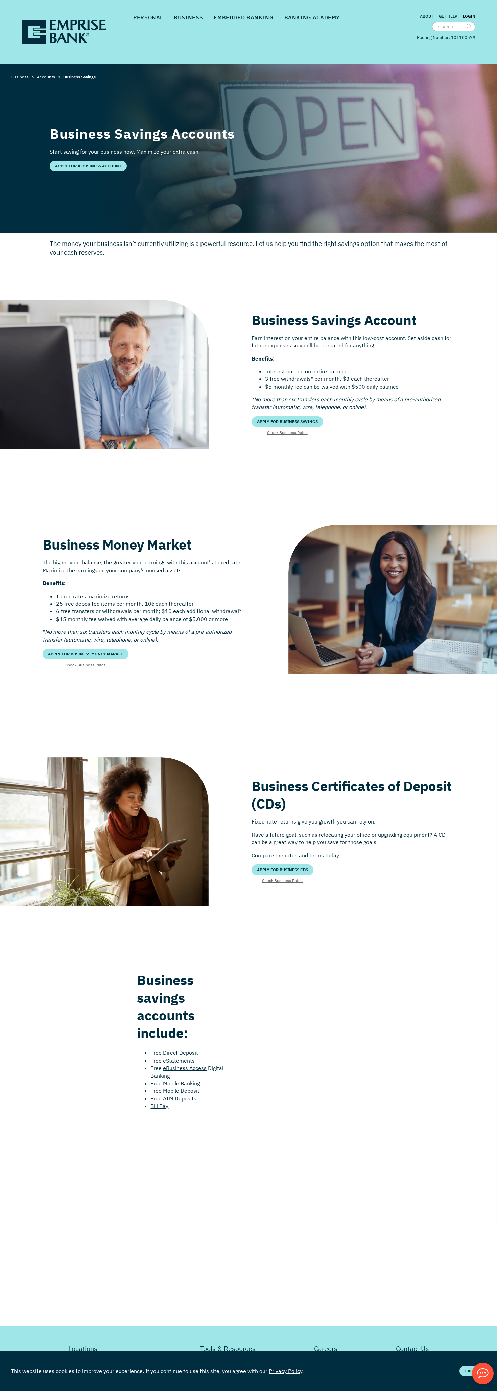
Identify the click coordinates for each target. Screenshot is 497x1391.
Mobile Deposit (181, 1090)
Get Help (448, 16)
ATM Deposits (179, 1098)
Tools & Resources (228, 1348)
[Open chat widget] (483, 1373)
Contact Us (412, 1348)
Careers (325, 1348)
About (426, 16)
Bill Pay (159, 1106)
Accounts (46, 76)
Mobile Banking (181, 1083)
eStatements (179, 1060)
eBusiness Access (185, 1068)
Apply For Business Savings (287, 421)
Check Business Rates (287, 432)
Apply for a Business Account (88, 165)
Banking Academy (312, 17)
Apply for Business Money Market (85, 653)
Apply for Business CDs (282, 869)
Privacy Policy (285, 1371)
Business (188, 17)
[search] (469, 26)
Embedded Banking (243, 17)
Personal (148, 17)
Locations (82, 1348)
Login (469, 16)
